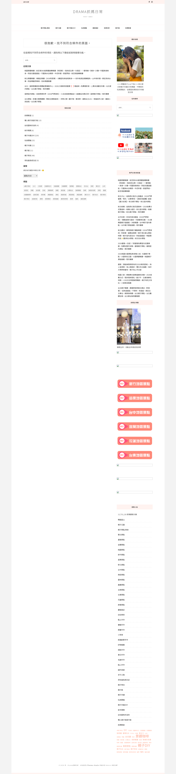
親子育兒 (28, 155)
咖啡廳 (72, 186)
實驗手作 (121, 625)
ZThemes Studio (92, 765)
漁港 (84, 190)
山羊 (104, 186)
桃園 (57, 190)
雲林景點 (121, 579)
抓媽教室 (128, 28)
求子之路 (121, 675)
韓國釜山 (121, 519)
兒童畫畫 (56, 186)
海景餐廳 (78, 190)
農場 (41, 199)
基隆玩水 (79, 186)
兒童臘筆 (64, 186)
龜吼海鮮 (83, 199)
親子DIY (87, 195)
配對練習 (48, 199)
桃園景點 (121, 550)
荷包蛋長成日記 (30, 160)
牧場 (99, 190)
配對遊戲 (55, 199)
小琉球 (120, 635)
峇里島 (26, 190)
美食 (57, 195)
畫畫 (104, 190)
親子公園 (58, 28)
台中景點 (121, 570)
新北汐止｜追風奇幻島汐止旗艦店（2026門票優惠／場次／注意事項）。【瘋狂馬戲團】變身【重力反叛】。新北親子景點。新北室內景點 (135, 199)
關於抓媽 (26, 2)
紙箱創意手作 (123, 640)
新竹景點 (121, 554)
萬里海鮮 (79, 195)
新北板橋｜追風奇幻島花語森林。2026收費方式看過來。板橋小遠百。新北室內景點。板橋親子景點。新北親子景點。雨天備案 (135, 209)
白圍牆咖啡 (27, 195)
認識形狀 (34, 199)
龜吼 (77, 199)
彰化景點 (121, 565)
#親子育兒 (27, 186)
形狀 (44, 190)
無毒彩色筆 (92, 190)
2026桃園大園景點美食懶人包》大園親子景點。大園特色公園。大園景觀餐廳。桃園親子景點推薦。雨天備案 (134, 256)
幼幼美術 (121, 614)
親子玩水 (95, 195)
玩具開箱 (84, 28)
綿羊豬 (43, 195)
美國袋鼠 (50, 195)
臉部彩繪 (63, 195)
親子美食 (103, 195)
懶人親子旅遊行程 (31, 120)
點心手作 (121, 665)
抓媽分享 (107, 28)
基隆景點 (121, 539)
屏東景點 (121, 605)
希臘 (32, 190)
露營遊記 (95, 28)
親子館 (117, 28)
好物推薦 (121, 645)
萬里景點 (71, 195)
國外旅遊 (121, 670)
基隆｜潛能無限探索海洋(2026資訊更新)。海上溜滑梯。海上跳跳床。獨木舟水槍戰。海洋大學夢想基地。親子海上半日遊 (134, 267)
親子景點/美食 (45, 28)
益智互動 (36, 195)
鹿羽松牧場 (64, 199)
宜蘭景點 (121, 544)
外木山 (86, 186)
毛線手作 (121, 660)
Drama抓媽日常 (88, 11)
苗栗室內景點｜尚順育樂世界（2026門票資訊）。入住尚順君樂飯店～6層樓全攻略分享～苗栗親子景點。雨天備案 (67, 94)
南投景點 (121, 574)
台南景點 (121, 590)
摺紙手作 (121, 650)
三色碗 (40, 186)
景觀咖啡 (50, 190)
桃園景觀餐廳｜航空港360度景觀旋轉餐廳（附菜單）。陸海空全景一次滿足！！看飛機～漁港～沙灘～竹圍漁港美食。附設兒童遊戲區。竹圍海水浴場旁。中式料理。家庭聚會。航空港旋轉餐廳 (134, 185)
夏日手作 (121, 655)
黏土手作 (121, 620)
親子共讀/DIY (71, 28)
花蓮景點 (121, 600)
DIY (34, 186)
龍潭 (71, 199)
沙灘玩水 (70, 190)
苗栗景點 (121, 559)
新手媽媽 (28, 130)
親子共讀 (28, 145)
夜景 (92, 186)
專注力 (98, 186)
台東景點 (121, 594)
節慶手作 (121, 630)
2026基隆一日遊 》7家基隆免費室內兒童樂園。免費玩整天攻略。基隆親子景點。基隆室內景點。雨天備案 (134, 246)
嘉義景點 (121, 585)
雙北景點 (121, 534)
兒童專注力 (48, 186)
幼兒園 (38, 190)
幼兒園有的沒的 (30, 125)
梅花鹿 (63, 190)
